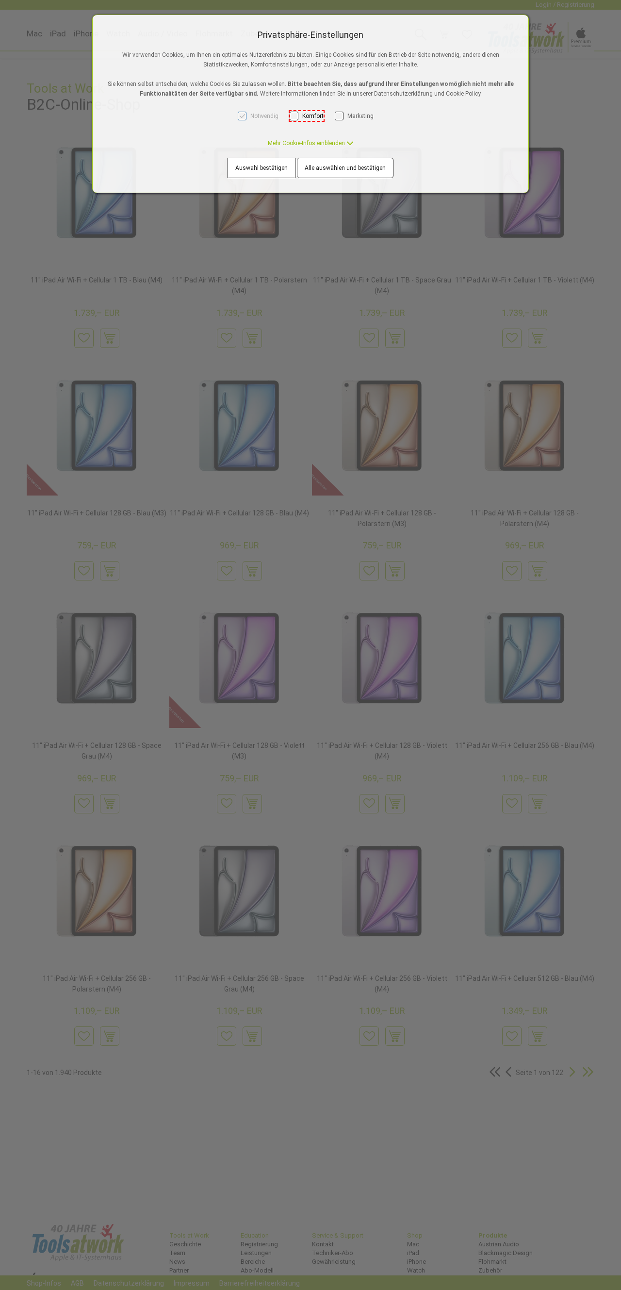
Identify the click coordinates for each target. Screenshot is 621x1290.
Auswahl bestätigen (261, 168)
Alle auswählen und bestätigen (345, 168)
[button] (311, 143)
